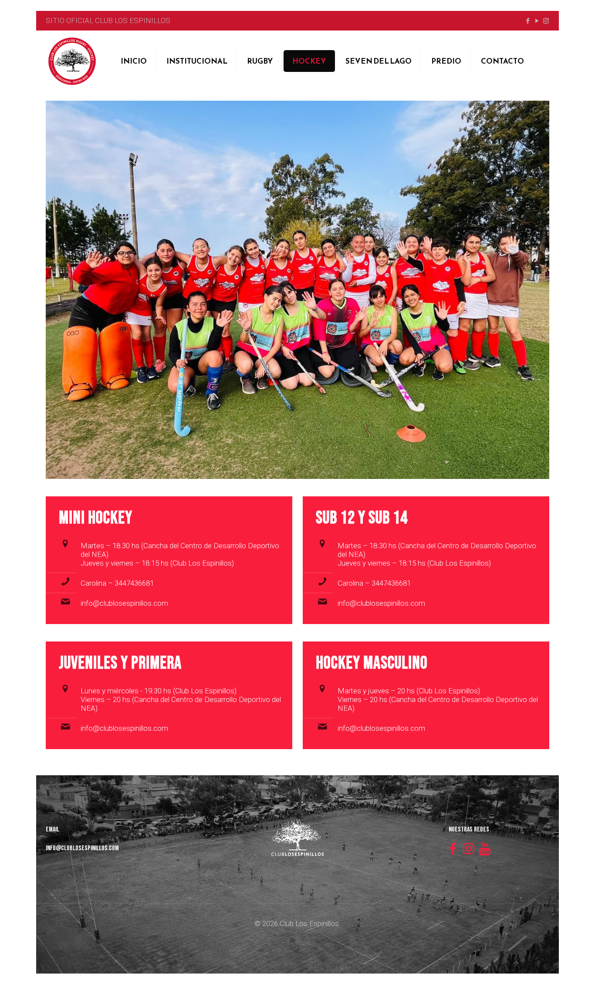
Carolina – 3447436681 (117, 583)
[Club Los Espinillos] (72, 61)
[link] (297, 290)
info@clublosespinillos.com (124, 603)
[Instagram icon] (546, 21)
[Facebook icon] (527, 21)
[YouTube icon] (537, 21)
